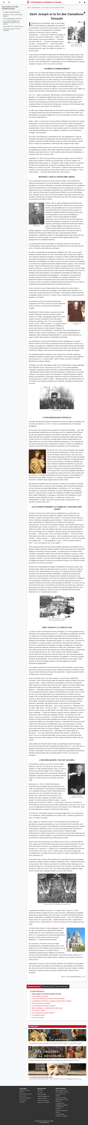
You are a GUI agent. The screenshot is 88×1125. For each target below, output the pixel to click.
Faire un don (23, 1100)
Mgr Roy (56, 365)
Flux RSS (22, 1102)
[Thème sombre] (80, 2)
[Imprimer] (84, 13)
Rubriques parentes (34, 986)
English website (42, 1094)
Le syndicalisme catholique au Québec (43, 1006)
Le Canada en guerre (38, 1015)
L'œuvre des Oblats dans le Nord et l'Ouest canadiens (48, 998)
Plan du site (23, 1096)
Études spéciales (36, 7)
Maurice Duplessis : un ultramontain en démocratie (47, 1008)
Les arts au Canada (38, 1017)
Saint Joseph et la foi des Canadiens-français (10, 8)
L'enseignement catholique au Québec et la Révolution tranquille (51, 1001)
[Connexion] (84, 2)
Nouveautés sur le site (26, 1094)
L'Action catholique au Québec (41, 1003)
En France (40, 1092)
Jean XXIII (71, 917)
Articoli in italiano (42, 1098)
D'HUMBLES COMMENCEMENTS (11, 12)
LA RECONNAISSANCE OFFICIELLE (12, 18)
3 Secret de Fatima (58, 922)
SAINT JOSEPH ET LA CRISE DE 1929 (13, 26)
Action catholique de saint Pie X (51, 367)
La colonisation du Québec (40, 996)
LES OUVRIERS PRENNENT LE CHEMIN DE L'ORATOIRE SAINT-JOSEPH (11, 22)
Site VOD (40, 1090)
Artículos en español (43, 1100)
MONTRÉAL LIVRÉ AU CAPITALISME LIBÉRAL (13, 15)
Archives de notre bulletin (24, 1091)
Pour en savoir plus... (62, 986)
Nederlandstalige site (43, 1096)
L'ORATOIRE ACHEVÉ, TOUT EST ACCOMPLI (12, 29)
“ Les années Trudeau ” (39, 1010)
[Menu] (3, 2)
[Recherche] (9, 2)
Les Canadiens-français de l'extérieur (43, 1013)
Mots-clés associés (48, 986)
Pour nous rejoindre (25, 1098)
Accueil (29, 7)
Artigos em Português (44, 1102)
